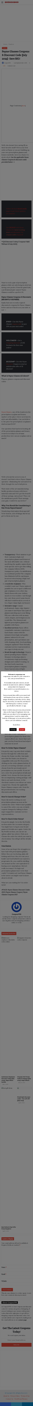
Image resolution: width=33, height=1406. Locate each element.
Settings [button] (13, 729)
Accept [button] (22, 729)
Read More (16, 725)
